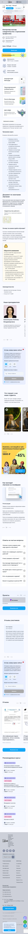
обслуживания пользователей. (9, 927)
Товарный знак (19, 882)
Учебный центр (6, 863)
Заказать (14, 378)
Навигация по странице (8, 121)
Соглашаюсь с (12, 694)
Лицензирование (6, 877)
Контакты (18, 877)
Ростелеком (5, 603)
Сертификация (6, 868)
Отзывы (18, 866)
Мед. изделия (5, 866)
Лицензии (18, 868)
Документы (18, 875)
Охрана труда (5, 870)
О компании (18, 863)
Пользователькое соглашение (8, 915)
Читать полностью (7, 742)
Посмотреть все (14, 608)
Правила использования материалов (10, 918)
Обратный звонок (9, 908)
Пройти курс (14, 50)
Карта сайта (5, 921)
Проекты (18, 872)
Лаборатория (5, 872)
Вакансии (18, 870)
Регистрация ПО (6, 875)
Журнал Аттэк (19, 880)
